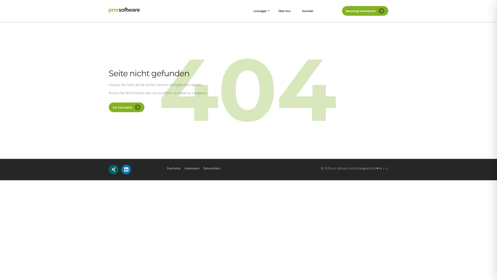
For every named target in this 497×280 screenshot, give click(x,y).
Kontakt (308, 11)
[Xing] (113, 169)
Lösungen (260, 11)
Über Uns (284, 11)
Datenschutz (212, 168)
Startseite (174, 168)
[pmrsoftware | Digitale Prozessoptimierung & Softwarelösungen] (124, 10)
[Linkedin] (126, 169)
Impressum (192, 168)
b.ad (385, 168)
